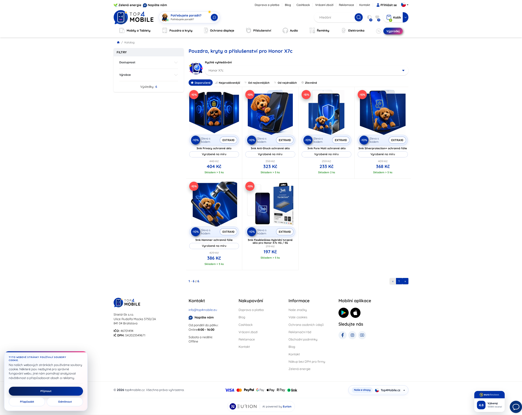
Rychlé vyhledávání (218, 62)
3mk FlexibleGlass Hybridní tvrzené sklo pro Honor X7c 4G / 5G (270, 241)
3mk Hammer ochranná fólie (214, 240)
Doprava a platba (267, 5)
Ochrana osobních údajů (306, 325)
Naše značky (298, 310)
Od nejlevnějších (259, 82)
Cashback (303, 5)
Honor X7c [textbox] (216, 70)
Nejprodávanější (229, 82)
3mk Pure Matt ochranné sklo (326, 148)
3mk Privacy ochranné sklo (214, 148)
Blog (288, 5)
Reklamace (346, 5)
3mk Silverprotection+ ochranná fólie (382, 148)
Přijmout (45, 391)
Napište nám (157, 5)
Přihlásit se (388, 5)
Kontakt (364, 5)
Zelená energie (129, 5)
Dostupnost (127, 62)
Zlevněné (311, 82)
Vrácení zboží (324, 5)
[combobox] (307, 70)
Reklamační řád (300, 332)
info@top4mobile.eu (203, 310)
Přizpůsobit (27, 401)
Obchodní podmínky (303, 339)
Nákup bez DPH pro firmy (307, 361)
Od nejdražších (287, 82)
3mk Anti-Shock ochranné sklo (270, 148)
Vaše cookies (298, 317)
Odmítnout (65, 401)
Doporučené (203, 82)
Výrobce (125, 75)
